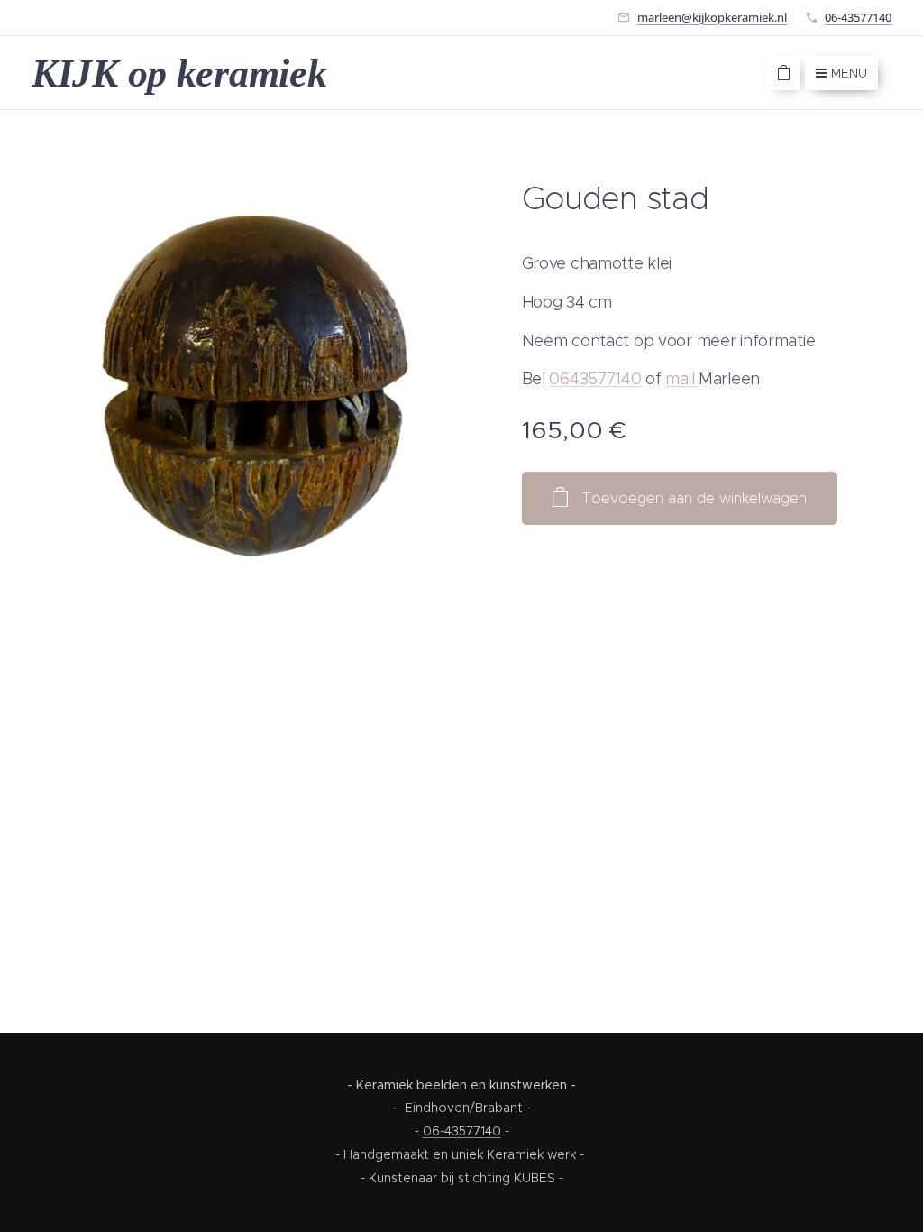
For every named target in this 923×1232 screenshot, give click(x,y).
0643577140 (595, 379)
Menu (849, 73)
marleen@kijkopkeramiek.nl (712, 17)
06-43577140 (858, 17)
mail (682, 379)
